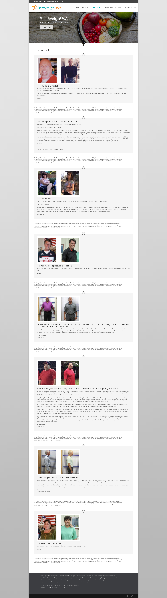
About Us (85, 7)
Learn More (46, 27)
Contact (127, 7)
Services (118, 7)
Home (78, 7)
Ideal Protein (96, 7)
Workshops (109, 7)
